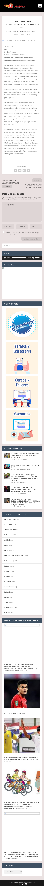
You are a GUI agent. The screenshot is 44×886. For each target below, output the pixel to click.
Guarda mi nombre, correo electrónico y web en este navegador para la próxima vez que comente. (21, 233)
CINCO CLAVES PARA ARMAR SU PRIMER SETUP (25, 466)
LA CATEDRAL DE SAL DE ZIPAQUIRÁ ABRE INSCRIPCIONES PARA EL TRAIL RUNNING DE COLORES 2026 (24, 489)
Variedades (23, 460)
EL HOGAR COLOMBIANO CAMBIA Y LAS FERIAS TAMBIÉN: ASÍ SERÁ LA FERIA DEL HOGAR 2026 (25, 456)
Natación (7, 582)
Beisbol (7, 540)
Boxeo (6, 545)
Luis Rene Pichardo (23, 31)
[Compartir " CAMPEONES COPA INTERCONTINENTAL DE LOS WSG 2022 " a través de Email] (24, 170)
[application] (22, 258)
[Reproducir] (5, 258)
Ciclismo (7, 550)
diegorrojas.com (18, 882)
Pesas (6, 597)
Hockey (22, 34)
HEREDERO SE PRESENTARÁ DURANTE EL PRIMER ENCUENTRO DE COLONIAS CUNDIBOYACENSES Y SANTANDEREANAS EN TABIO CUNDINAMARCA (20, 667)
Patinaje (7, 592)
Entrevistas (8, 561)
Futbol (6, 566)
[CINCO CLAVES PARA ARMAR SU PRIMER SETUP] (7, 466)
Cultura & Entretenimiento (14, 556)
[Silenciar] (33, 258)
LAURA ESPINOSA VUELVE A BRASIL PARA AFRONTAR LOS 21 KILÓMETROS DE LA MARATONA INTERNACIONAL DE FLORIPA (25, 477)
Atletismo (23, 482)
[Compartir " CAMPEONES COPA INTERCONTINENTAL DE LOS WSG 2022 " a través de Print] (28, 170)
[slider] (19, 257)
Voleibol (7, 613)
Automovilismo (10, 530)
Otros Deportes (25, 469)
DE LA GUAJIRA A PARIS (12, 713)
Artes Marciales (10, 519)
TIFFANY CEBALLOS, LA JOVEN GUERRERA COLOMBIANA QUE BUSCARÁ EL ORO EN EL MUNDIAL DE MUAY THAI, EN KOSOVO (25, 502)
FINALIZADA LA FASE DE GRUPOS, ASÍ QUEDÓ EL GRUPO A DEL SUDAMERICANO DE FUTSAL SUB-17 (21, 760)
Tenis (6, 602)
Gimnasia (7, 571)
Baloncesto (8, 535)
